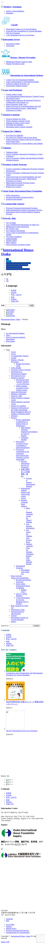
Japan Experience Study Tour (16, 104)
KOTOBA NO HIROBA (14, 125)
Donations (9, 13)
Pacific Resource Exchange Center (18, 245)
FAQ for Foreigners (13, 33)
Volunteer (7, 148)
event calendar (16, 368)
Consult (14, 25)
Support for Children (12, 131)
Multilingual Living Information (17, 227)
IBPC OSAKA (11, 243)
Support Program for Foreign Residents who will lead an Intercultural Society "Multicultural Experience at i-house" (23, 108)
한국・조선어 (16, 295)
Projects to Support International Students (30, 482)
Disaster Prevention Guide (15, 64)
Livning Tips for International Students (20, 80)
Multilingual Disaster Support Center (19, 62)
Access (13, 352)
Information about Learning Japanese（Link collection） (23, 382)
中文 (12, 297)
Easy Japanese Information (15, 231)
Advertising (10, 46)
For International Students (15, 333)
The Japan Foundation (14, 237)
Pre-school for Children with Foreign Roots (21, 137)
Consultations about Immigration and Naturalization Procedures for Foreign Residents (24, 674)
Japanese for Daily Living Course (18, 123)
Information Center (13, 44)
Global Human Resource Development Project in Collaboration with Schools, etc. (23, 101)
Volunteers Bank (12, 152)
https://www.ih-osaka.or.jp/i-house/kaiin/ (20, 577)
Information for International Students (26, 75)
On (7, 279)
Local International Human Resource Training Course (25, 96)
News (8, 335)
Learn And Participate (12, 90)
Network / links (9, 218)
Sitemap (14, 616)
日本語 (13, 290)
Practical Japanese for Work (16, 119)
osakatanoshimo (11, 239)
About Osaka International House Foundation (22, 191)
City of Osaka (11, 223)
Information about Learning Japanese (19, 127)
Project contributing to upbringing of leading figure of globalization (23, 423)
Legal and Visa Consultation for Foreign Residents (24, 31)
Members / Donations (13, 7)
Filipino (14, 299)
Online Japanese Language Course (18, 121)
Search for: (5, 626)
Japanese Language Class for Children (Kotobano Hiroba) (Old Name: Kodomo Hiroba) (30, 554)
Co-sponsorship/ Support (13, 204)
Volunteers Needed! (24, 439)
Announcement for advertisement (17, 613)
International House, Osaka (20, 936)
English (13, 292)
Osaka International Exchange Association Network (24, 210)
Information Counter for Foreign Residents (21, 29)
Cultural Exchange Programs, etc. (18, 84)
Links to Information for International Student (22, 82)
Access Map (10, 924)
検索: (3, 305)
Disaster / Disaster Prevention (22, 57)
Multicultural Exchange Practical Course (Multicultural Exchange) (20, 184)
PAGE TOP (5, 942)
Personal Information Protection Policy (20, 197)
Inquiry (13, 622)
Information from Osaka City (25, 572)
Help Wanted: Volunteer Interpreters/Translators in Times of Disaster (29, 432)
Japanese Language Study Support (24, 503)
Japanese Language (11, 114)
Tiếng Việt (14, 301)
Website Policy (23, 591)
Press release (10, 341)
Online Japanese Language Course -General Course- (22, 388)
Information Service (11, 39)
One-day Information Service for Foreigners (25, 464)
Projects (14, 418)
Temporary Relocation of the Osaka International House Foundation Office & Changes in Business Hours (21, 411)
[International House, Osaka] (22, 254)
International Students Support (17, 86)
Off (7, 281)
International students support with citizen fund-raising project (25, 493)
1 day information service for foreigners (20, 35)
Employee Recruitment (14, 199)
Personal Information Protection (17, 930)
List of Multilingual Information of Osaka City (22, 225)
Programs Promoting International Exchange (22, 208)
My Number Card (12, 229)
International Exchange (20, 567)
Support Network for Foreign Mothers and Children (24, 143)
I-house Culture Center (14, 94)
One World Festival (13, 98)
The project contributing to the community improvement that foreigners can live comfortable (22, 454)
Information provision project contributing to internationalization (23, 445)
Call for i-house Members (15, 11)
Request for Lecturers (13, 187)
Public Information (13, 195)
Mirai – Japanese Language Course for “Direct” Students (29, 515)
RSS (7, 921)
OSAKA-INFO (11, 241)
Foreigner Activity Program (14, 164)
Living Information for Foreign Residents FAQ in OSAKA (23, 601)
